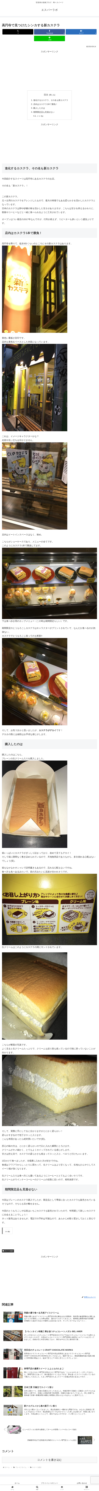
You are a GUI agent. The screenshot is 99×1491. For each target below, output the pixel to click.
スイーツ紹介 (9, 1251)
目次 (46, 94)
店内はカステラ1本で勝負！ (45, 104)
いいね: (40, 116)
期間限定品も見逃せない (44, 112)
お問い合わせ (82, 1483)
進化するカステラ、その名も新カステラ (50, 100)
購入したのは (39, 108)
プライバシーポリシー (49, 1483)
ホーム (17, 1483)
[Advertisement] (49, 70)
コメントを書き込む (49, 1459)
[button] (91, 775)
